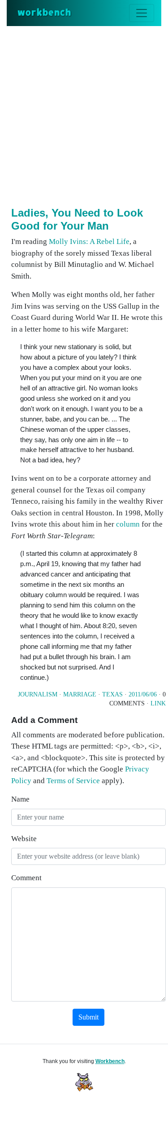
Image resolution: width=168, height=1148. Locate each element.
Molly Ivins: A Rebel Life (89, 241)
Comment (26, 877)
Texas (112, 694)
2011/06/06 (143, 694)
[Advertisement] (84, 115)
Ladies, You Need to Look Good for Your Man (77, 219)
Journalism (37, 694)
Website (24, 838)
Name (20, 799)
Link (158, 703)
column (128, 524)
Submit (88, 1017)
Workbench (110, 1061)
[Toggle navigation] (141, 13)
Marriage (79, 694)
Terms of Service (73, 780)
